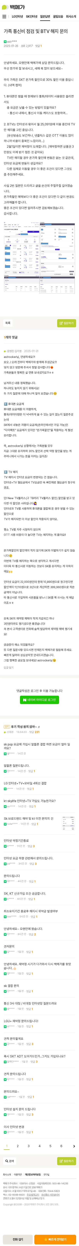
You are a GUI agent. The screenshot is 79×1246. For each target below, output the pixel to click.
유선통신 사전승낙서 (50, 1194)
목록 (7, 323)
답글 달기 (9, 667)
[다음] (72, 1146)
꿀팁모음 (58, 16)
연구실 (46, 1174)
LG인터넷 (17, 16)
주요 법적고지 (33, 1194)
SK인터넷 (31, 16)
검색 (11, 1161)
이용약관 (18, 1174)
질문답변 (45, 16)
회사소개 (71, 16)
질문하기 (68, 323)
